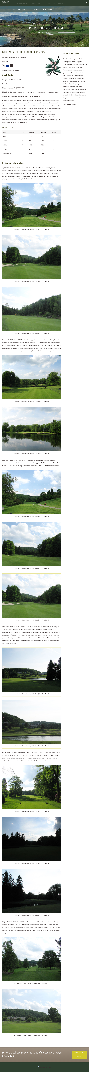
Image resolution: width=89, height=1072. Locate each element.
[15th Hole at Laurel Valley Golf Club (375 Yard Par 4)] (31, 787)
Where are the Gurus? (79, 1055)
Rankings (36, 3)
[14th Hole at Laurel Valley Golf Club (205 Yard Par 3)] (31, 377)
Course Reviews (20, 3)
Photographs (19, 9)
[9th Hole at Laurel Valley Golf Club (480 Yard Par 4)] (31, 959)
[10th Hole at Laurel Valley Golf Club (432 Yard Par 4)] (31, 205)
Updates (34, 9)
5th (4, 66)
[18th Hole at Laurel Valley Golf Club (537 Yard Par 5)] (31, 670)
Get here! (13, 92)
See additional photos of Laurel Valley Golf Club (24, 96)
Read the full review (69, 105)
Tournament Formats (55, 3)
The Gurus (47, 9)
